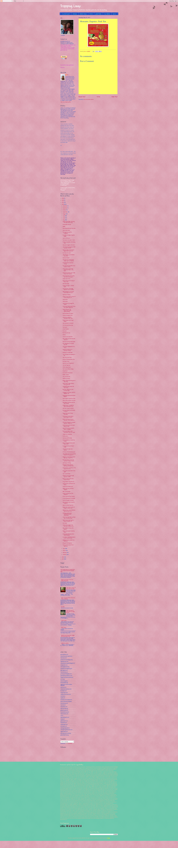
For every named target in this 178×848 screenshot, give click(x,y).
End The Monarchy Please (68, 313)
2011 (63, 559)
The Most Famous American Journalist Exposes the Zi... (68, 460)
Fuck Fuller (65, 523)
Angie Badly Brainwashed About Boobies (69, 396)
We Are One (65, 299)
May (64, 220)
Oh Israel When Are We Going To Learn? (69, 411)
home (91, 14)
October (64, 210)
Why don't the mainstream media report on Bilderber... (68, 260)
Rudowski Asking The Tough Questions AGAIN (68, 476)
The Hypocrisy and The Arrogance (67, 233)
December (65, 206)
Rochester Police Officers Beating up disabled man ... (68, 465)
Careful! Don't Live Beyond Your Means (69, 484)
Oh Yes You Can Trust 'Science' (69, 496)
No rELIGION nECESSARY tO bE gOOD (69, 471)
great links (98, 14)
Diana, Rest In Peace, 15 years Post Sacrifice (71, 588)
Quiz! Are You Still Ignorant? (68, 363)
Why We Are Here (66, 376)
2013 (63, 204)
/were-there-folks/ (66, 230)
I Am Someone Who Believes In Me (69, 355)
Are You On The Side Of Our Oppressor (68, 545)
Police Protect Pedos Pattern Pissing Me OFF (68, 384)
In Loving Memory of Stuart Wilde (68, 446)
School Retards (66, 329)
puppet (64, 226)
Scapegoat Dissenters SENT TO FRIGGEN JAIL (69, 393)
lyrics (114, 14)
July (64, 216)
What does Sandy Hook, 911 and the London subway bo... (69, 307)
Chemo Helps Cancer (67, 367)
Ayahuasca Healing (66, 294)
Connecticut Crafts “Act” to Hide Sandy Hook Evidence (69, 273)
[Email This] (95, 51)
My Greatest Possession (67, 373)
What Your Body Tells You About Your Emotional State (69, 518)
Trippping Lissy (70, 6)
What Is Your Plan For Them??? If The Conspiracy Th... (69, 297)
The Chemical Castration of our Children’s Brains (69, 266)
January (65, 554)
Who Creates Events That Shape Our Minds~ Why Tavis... (68, 270)
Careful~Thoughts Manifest (68, 500)
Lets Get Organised (66, 365)
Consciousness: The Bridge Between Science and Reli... (68, 289)
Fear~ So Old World (66, 491)
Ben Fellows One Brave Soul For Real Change (69, 403)
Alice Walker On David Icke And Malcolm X (69, 339)
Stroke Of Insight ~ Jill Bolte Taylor (68, 286)
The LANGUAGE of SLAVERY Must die (68, 344)
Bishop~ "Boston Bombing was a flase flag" (69, 381)
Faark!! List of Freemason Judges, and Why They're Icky (68, 636)
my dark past (66, 14)
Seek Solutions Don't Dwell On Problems (69, 503)
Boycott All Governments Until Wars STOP (69, 443)
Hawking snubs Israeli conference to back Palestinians (67, 514)
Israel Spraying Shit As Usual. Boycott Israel (69, 426)
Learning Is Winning (67, 463)
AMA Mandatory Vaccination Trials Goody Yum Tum (68, 292)
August (64, 214)
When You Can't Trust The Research (68, 494)
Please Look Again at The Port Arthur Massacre (67, 580)
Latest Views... (64, 620)
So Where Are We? (67, 253)
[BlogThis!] (97, 51)
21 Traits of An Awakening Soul (69, 452)
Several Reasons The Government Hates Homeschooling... (67, 310)
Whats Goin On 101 (66, 278)
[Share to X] (98, 51)
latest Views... (64, 627)
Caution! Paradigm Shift (67, 315)
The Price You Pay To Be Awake (69, 341)
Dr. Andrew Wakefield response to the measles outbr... (69, 537)
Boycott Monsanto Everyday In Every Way (69, 281)
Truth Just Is (65, 436)
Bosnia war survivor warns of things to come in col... (69, 508)
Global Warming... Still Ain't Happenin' (68, 489)
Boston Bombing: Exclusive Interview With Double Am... (69, 420)
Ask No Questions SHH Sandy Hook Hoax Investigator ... (68, 276)
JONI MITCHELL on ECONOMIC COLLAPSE (69, 255)
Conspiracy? (65, 371)
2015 (63, 200)
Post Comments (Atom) (89, 99)
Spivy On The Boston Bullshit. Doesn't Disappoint (68, 429)
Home (98, 97)
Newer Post (82, 97)
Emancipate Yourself (67, 224)
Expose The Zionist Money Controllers (68, 414)
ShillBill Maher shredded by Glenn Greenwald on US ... (68, 406)
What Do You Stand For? (68, 336)
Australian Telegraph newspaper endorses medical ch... (69, 423)
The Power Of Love (66, 333)
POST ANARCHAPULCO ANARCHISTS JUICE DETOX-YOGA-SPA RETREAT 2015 (67, 571)
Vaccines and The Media (67, 438)
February (65, 552)
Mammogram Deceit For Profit (69, 398)
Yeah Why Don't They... (67, 357)
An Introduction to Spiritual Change (68, 263)
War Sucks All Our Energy (68, 369)
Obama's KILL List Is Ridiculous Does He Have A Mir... (69, 511)
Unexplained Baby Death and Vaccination (68, 387)
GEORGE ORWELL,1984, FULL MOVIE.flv (69, 540)
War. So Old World (66, 473)
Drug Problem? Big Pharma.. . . (69, 481)
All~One (64, 335)
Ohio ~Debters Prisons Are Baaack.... (68, 528)
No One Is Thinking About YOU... (69, 359)
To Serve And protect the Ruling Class (69, 242)
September (65, 212)
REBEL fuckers (66, 374)
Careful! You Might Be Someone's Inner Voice (68, 318)
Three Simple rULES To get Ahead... (68, 321)
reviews (75, 14)
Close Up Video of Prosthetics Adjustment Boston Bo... (68, 250)
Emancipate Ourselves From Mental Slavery (68, 534)
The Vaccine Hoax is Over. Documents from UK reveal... (69, 432)
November (65, 208)
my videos (107, 14)
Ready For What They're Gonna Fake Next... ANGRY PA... (69, 457)
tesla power (65, 327)
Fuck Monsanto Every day (68, 325)
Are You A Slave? (66, 258)
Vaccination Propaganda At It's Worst (69, 347)
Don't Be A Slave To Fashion (68, 408)
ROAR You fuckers (66, 378)
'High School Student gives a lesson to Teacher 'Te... (68, 521)
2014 (63, 202)
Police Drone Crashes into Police (69, 400)
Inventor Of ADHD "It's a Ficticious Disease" (67, 350)
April (64, 548)
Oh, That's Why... (66, 361)
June (64, 218)
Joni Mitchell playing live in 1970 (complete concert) (69, 247)
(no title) (62, 606)
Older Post (114, 97)
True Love (64, 331)
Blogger (108, 838)
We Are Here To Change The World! (68, 304)
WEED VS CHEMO (65, 643)
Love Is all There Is (66, 238)
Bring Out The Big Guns (67, 543)
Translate (70, 743)
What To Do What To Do (68, 486)
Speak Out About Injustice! (68, 505)
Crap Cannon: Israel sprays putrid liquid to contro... (68, 417)
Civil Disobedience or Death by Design (69, 440)
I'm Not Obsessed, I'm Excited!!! (69, 498)
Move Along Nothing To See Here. (69, 228)
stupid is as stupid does (67, 434)
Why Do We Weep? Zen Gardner (68, 449)
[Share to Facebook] (99, 51)
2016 (63, 198)
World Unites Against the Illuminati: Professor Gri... (68, 525)
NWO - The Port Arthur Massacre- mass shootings (68, 598)
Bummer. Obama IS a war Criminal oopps (68, 390)
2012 (63, 557)
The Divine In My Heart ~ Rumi (69, 240)
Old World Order (66, 283)
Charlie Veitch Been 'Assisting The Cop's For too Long (69, 222)
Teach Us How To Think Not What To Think (68, 479)
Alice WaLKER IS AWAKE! (68, 323)
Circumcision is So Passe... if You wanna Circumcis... (69, 468)
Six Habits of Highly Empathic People (69, 236)
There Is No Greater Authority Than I (69, 531)
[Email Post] (93, 51)
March (64, 550)
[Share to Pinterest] (101, 51)
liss (67, 74)
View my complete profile (65, 102)
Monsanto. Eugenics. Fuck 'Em (69, 245)
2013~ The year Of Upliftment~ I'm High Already (70, 611)
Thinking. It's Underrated (67, 352)
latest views (83, 14)
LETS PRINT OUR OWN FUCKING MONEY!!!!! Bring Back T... (69, 454)
